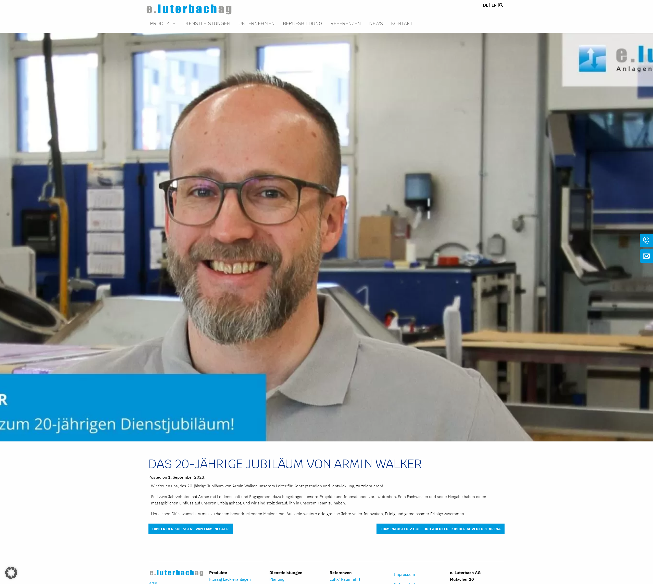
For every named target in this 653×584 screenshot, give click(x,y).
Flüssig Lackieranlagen (230, 579)
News (376, 24)
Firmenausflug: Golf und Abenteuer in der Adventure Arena (441, 528)
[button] (11, 573)
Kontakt (402, 24)
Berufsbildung (302, 24)
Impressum (404, 574)
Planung (276, 579)
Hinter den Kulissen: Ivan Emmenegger (190, 528)
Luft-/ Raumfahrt (345, 579)
